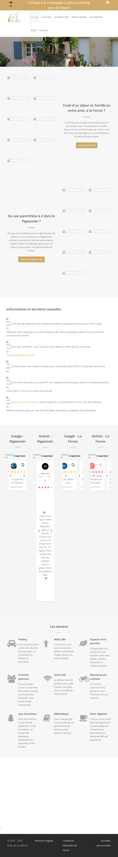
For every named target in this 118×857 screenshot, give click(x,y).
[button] (17, 476)
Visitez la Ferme (86, 145)
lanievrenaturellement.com (20, 355)
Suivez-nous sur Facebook (25, 402)
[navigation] (11, 476)
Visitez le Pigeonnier (31, 259)
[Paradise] (14, 17)
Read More (16, 487)
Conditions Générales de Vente (70, 845)
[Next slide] (51, 531)
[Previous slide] (39, 531)
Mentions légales (44, 840)
